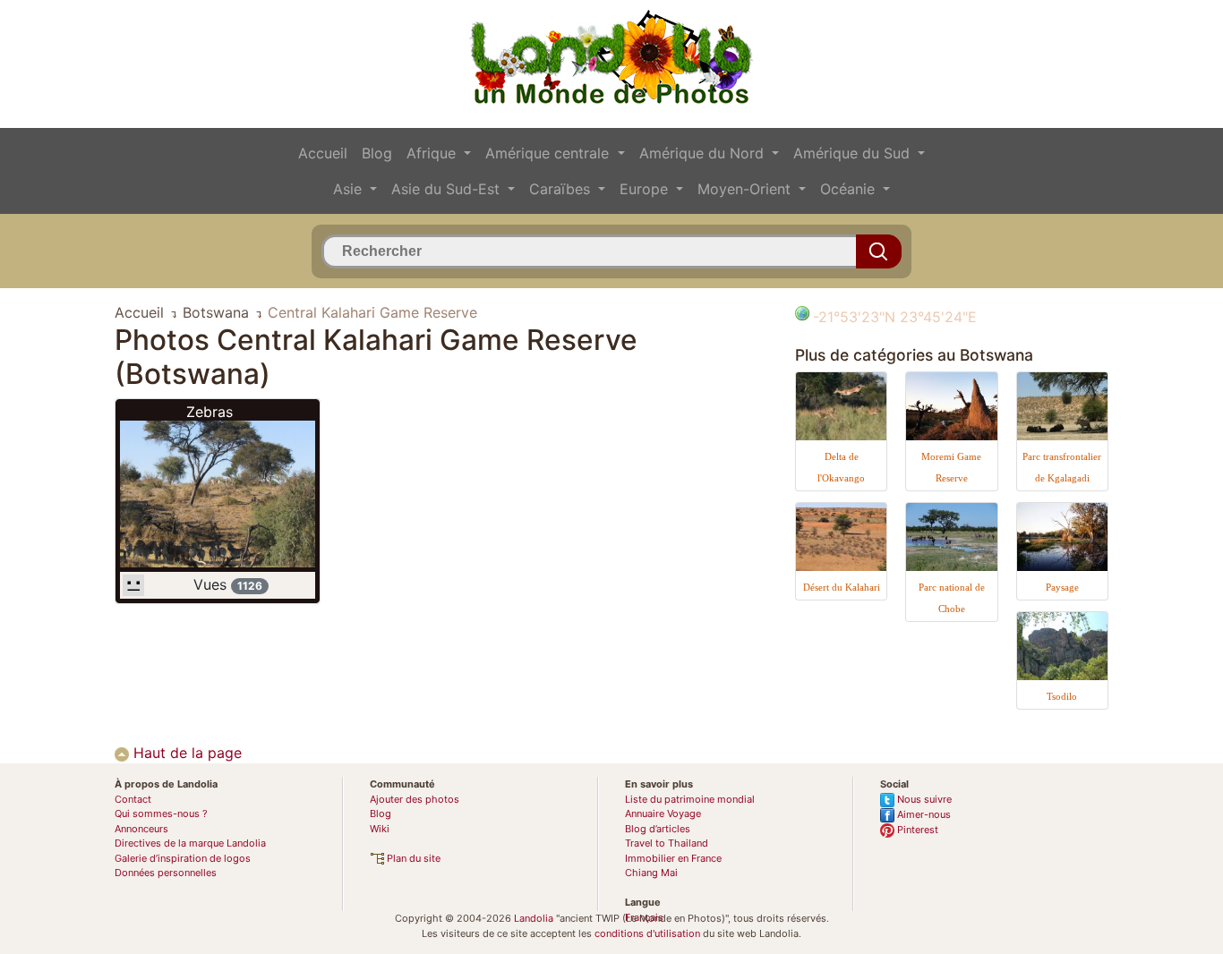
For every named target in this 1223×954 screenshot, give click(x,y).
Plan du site (412, 858)
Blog (377, 153)
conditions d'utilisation (647, 933)
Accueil (322, 153)
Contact (133, 799)
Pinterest (916, 829)
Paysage (1062, 587)
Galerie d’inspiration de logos (183, 858)
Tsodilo (1062, 696)
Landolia (533, 918)
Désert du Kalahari (841, 587)
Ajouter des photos (414, 799)
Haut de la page (185, 753)
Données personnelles (166, 872)
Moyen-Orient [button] (746, 189)
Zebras (209, 412)
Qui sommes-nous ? (161, 813)
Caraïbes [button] (561, 189)
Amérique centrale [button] (549, 153)
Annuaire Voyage (663, 813)
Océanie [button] (849, 189)
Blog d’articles (657, 828)
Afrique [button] (433, 153)
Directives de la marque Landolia (190, 843)
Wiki (379, 828)
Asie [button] (349, 189)
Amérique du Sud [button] (853, 153)
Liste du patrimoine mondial (690, 799)
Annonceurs (141, 828)
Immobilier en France (673, 858)
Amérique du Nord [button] (703, 153)
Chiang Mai (651, 872)
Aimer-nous (922, 814)
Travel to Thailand (666, 843)
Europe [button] (646, 189)
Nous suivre (923, 799)
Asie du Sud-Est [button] (447, 189)
